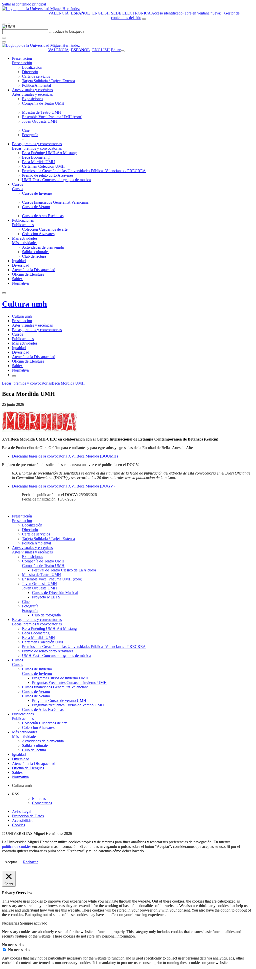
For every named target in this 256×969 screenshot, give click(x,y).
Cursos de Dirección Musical (55, 592)
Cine (26, 130)
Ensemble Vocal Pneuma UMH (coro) (52, 117)
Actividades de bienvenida (43, 247)
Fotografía (30, 135)
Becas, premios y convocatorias (37, 144)
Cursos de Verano (36, 207)
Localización (32, 67)
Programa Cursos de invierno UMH (60, 678)
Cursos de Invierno (37, 193)
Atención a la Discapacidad (33, 270)
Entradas (39, 798)
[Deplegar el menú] (14, 376)
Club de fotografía (46, 615)
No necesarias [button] (13, 945)
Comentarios (42, 803)
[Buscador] (144, 19)
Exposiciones (32, 99)
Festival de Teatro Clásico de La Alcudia (64, 570)
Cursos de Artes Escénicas (43, 216)
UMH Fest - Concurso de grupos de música (56, 180)
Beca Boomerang (36, 157)
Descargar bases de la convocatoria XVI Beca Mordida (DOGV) (63, 486)
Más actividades (24, 238)
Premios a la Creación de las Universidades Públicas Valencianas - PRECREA (84, 171)
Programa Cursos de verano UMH (59, 700)
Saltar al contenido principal (24, 4)
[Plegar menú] (122, 51)
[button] (22, 63)
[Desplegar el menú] (9, 23)
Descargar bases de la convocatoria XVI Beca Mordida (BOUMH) (65, 456)
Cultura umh (24, 303)
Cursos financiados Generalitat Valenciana (55, 202)
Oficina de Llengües (28, 274)
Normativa (20, 283)
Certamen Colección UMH (43, 166)
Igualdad (19, 261)
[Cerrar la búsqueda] (4, 42)
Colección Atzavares (38, 234)
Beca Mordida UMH (38, 162)
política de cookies (16, 846)
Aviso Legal (21, 811)
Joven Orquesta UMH (39, 121)
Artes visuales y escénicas (32, 90)
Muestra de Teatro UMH (41, 112)
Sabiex (17, 279)
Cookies (18, 825)
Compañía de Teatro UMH (43, 103)
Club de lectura (34, 256)
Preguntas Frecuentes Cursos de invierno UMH (69, 682)
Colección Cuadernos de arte (45, 229)
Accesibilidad (23, 820)
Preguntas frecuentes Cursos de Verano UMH (68, 705)
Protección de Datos (28, 816)
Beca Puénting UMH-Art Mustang (49, 153)
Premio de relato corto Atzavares (47, 175)
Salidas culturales (35, 252)
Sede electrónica (130, 13)
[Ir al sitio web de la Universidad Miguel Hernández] (41, 8)
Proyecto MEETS (46, 597)
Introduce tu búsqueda (66, 31)
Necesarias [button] (11, 923)
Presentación (22, 58)
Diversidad (20, 265)
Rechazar (30, 862)
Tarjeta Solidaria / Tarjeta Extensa (48, 81)
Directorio (30, 72)
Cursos (17, 184)
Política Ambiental (36, 85)
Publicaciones (23, 220)
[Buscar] (4, 37)
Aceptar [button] (10, 862)
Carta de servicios (36, 76)
